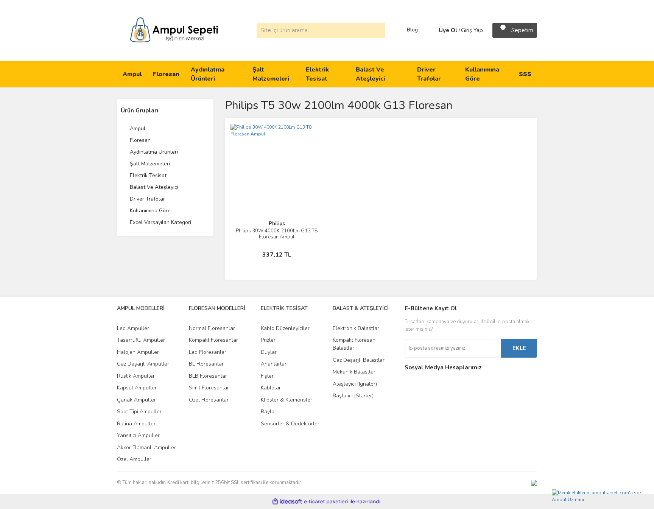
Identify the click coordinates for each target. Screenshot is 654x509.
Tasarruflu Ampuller (141, 340)
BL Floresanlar (206, 363)
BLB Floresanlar (208, 376)
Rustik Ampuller (136, 376)
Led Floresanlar (207, 352)
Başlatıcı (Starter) (353, 395)
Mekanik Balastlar (354, 371)
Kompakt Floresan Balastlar (354, 344)
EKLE (519, 348)
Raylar (268, 411)
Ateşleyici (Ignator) (355, 384)
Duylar (269, 352)
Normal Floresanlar (212, 328)
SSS (525, 74)
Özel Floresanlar (209, 399)
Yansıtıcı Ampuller (138, 435)
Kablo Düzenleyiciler (285, 328)
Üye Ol (448, 30)
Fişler (267, 376)
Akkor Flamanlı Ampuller (146, 447)
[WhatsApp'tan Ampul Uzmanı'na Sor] (601, 496)
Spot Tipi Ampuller (139, 411)
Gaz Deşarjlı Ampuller (143, 363)
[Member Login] (431, 30)
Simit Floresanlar (209, 387)
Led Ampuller (133, 328)
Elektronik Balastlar (356, 328)
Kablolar (271, 387)
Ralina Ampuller (136, 423)
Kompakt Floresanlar (213, 340)
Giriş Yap (472, 30)
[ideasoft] (287, 501)
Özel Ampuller (134, 459)
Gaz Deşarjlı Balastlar (359, 360)
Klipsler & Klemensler (286, 399)
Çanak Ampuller (136, 399)
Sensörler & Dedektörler (290, 423)
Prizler (268, 340)
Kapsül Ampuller (137, 387)
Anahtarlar (274, 363)
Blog (412, 29)
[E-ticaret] (326, 501)
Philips (277, 223)
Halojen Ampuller (138, 352)
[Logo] (174, 30)
